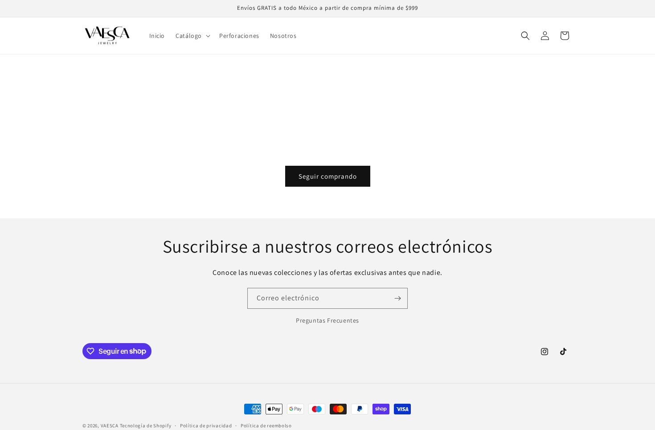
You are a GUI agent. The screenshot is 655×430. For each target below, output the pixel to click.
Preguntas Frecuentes (327, 320)
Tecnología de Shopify (146, 425)
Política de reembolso (266, 425)
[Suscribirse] (397, 298)
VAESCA (110, 425)
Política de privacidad (206, 425)
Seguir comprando (328, 176)
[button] (192, 35)
